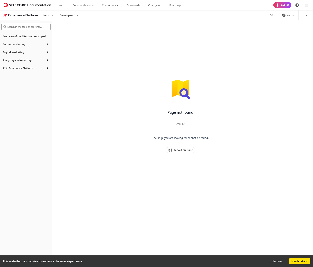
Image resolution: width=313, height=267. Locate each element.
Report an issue (183, 150)
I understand (299, 261)
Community (109, 5)
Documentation (81, 5)
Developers (67, 15)
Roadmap (175, 5)
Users (45, 15)
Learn (61, 5)
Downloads (133, 5)
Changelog (154, 5)
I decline (276, 261)
